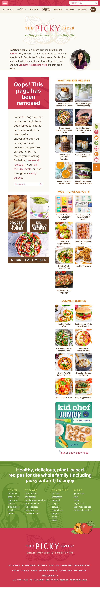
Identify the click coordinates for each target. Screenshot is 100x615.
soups (55, 503)
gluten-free (79, 493)
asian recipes (31, 493)
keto (76, 497)
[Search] (96, 3)
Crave (84, 580)
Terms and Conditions (72, 570)
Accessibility (50, 575)
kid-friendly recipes (83, 510)
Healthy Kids (82, 565)
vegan (76, 500)
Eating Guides (20, 570)
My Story (14, 565)
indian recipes (31, 507)
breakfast (12, 493)
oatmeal (56, 500)
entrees (11, 503)
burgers (55, 513)
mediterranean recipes (35, 500)
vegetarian (79, 503)
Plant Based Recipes (34, 565)
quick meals (13, 497)
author (13, 53)
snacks (11, 510)
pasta (54, 516)
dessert (11, 513)
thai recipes (30, 497)
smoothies (57, 497)
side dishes (13, 507)
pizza (54, 520)
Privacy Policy (48, 570)
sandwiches (57, 510)
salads (55, 507)
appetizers (13, 500)
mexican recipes (32, 503)
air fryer (56, 493)
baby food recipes (82, 507)
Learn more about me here (33, 64)
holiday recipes (32, 513)
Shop (34, 570)
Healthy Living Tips (60, 565)
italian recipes (31, 510)
